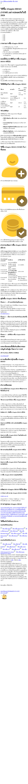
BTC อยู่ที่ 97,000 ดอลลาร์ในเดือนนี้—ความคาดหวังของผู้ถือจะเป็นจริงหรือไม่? (14, 516)
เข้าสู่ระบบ (3, 424)
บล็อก (19, 560)
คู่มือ (12, 560)
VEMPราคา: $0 (4, 496)
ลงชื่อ (6, 424)
